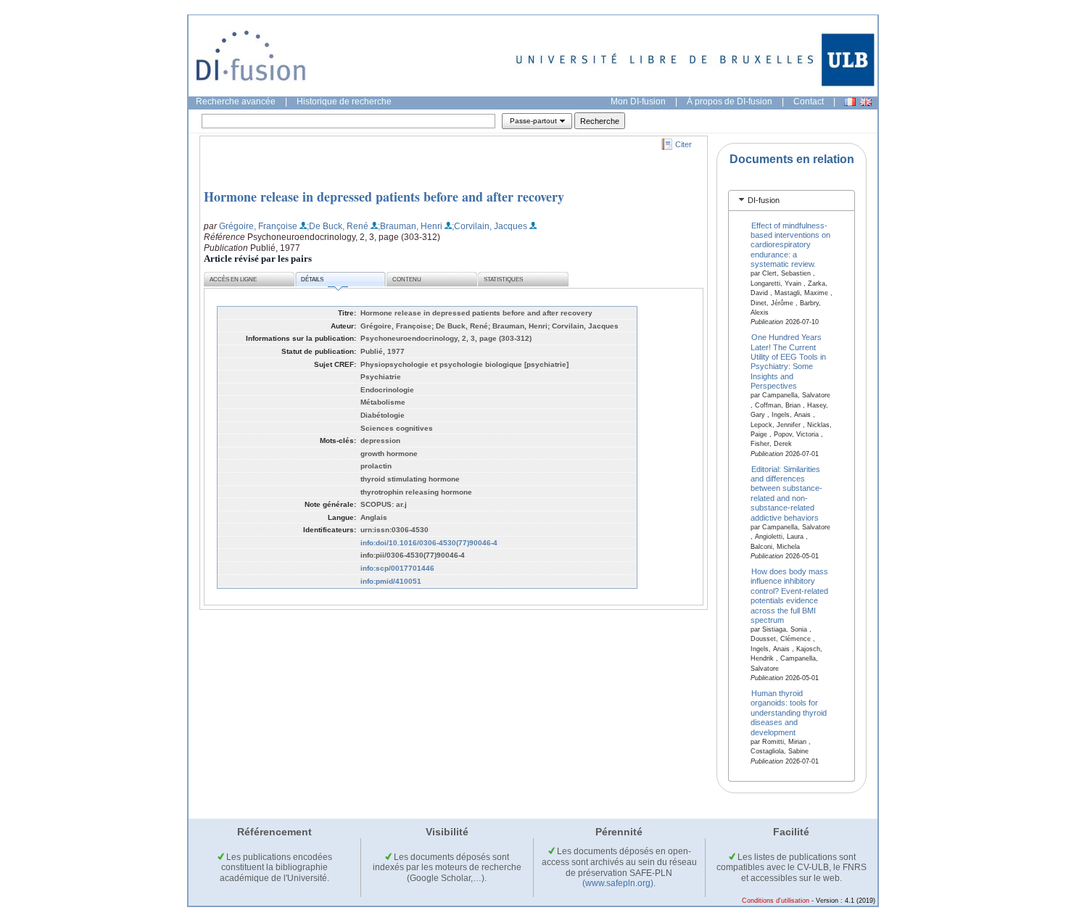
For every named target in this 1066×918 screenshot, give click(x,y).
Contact (808, 101)
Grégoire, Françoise (258, 226)
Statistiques (503, 279)
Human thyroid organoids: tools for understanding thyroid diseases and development (789, 713)
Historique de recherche (344, 101)
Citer (683, 144)
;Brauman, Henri (410, 226)
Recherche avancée (236, 101)
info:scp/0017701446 (397, 568)
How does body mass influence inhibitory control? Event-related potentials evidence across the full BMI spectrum (790, 595)
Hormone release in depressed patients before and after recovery (384, 196)
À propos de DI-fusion (729, 101)
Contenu (406, 279)
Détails (312, 279)
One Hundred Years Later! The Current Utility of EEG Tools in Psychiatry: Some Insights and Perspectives (788, 361)
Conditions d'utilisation (775, 900)
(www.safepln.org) (617, 883)
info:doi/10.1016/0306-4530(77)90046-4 (428, 543)
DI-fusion (764, 200)
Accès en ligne (233, 279)
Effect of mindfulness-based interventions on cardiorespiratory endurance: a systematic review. (790, 244)
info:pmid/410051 (390, 581)
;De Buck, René (337, 226)
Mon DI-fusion (638, 101)
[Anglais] (866, 101)
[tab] (791, 200)
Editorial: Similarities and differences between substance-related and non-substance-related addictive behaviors (786, 492)
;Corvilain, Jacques (489, 226)
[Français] (850, 101)
